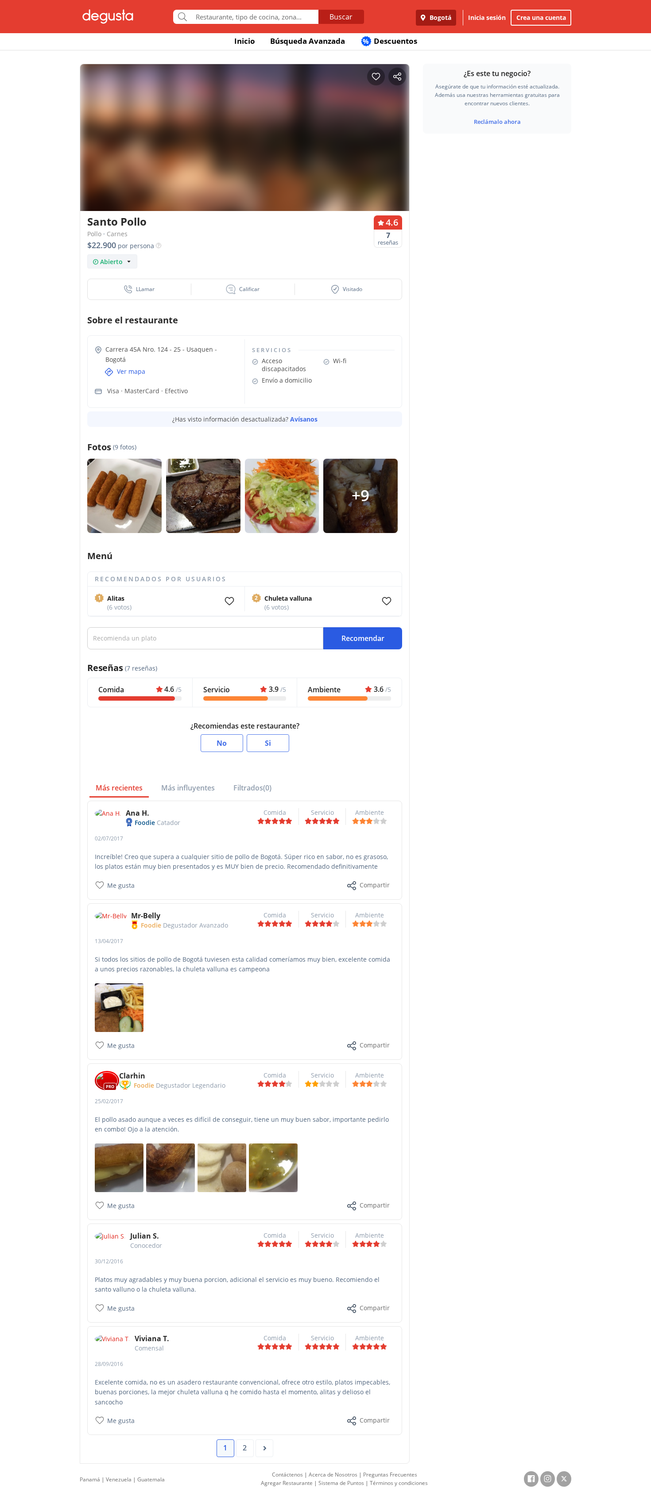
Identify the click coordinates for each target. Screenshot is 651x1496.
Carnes (117, 234)
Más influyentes (188, 788)
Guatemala (151, 1479)
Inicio (244, 41)
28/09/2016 (109, 1364)
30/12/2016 (109, 1261)
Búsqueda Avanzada (307, 41)
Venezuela (119, 1479)
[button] (139, 289)
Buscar (341, 17)
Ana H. (137, 813)
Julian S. (144, 1236)
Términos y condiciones (399, 1483)
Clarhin (132, 1076)
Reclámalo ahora (497, 122)
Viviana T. (152, 1338)
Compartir (375, 885)
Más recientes (119, 788)
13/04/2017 (109, 941)
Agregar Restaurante (287, 1483)
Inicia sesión (487, 17)
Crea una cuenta (541, 17)
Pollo (94, 234)
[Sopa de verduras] (273, 1167)
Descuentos (390, 41)
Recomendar (362, 638)
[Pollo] (170, 1167)
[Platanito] (119, 1167)
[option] (244, 154)
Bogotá (439, 17)
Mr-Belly (145, 916)
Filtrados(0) (252, 788)
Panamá (90, 1479)
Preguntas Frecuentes (390, 1474)
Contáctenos (287, 1474)
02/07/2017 (109, 838)
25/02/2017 (109, 1101)
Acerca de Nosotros (333, 1474)
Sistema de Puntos (341, 1483)
